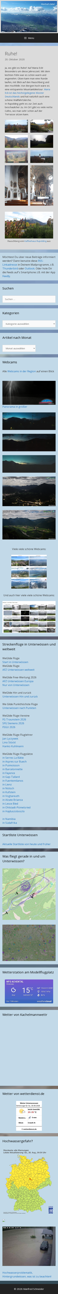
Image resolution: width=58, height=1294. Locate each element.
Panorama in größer (14, 406)
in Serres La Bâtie (13, 757)
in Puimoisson (10, 765)
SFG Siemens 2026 (13, 723)
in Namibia (8, 819)
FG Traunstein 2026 (14, 719)
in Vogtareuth (10, 796)
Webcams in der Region (21, 371)
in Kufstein (8, 792)
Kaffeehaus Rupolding (35, 241)
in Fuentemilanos (12, 780)
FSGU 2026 (8, 727)
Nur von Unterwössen (15, 685)
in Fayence (8, 773)
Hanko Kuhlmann (13, 746)
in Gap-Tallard (11, 777)
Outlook (30, 268)
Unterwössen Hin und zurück (20, 696)
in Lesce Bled (10, 803)
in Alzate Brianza (12, 800)
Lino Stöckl (9, 742)
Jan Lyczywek (10, 738)
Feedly (6, 276)
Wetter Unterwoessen (29, 1103)
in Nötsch (8, 788)
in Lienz (7, 784)
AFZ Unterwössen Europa (17, 681)
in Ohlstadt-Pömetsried (16, 807)
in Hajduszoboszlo (13, 811)
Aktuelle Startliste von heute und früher (26, 844)
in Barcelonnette (12, 769)
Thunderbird (10, 268)
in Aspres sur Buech (14, 761)
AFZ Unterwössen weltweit (18, 669)
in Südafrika (9, 823)
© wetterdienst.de (29, 1129)
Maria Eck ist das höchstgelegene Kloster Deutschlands (27, 93)
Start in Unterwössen (15, 662)
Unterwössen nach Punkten (19, 708)
